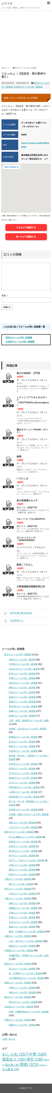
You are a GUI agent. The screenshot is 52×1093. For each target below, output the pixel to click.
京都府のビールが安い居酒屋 (18, 950)
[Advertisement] (26, 38)
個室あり (14, 1059)
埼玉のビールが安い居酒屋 (17, 889)
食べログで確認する (26, 236)
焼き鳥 (12, 1064)
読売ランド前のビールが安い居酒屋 (26, 860)
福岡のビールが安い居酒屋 (17, 983)
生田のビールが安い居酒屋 (22, 846)
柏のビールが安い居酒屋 (21, 884)
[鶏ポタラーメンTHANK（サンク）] (8, 435)
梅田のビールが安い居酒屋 (22, 927)
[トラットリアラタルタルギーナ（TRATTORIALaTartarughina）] (8, 403)
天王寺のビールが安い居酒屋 (23, 922)
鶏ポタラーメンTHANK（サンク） (32, 431)
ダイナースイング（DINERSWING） (26, 539)
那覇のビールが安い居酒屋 (22, 1025)
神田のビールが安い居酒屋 (22, 746)
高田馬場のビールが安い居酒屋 (24, 797)
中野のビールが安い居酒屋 (22, 678)
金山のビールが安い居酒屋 (22, 969)
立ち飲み (10, 1069)
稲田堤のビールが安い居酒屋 (23, 842)
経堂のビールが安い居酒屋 (22, 674)
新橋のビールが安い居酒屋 (22, 711)
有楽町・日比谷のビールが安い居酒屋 (27, 729)
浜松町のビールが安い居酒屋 (23, 809)
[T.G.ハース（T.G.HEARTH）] (8, 525)
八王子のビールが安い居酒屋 (23, 827)
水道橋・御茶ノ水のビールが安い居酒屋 (29, 814)
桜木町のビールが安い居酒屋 (23, 851)
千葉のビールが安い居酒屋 (17, 879)
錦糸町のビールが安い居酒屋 (23, 778)
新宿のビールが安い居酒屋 (22, 697)
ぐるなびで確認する (26, 227)
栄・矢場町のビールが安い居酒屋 (25, 973)
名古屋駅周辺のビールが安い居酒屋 (26, 978)
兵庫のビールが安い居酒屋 (17, 936)
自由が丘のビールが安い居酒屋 (24, 669)
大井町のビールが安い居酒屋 (23, 792)
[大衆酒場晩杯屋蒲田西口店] (8, 592)
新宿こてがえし (25, 564)
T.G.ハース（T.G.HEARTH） (32, 519)
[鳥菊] (8, 462)
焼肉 (29, 1064)
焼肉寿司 (43, 1065)
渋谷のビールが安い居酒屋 (22, 692)
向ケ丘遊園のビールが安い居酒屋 (25, 837)
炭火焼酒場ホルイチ (27, 500)
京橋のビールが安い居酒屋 (22, 917)
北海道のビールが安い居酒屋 (18, 1007)
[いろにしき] (8, 484)
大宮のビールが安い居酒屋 (22, 894)
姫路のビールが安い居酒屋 (22, 946)
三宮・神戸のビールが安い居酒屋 (25, 941)
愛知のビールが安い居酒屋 (17, 964)
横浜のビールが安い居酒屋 (22, 870)
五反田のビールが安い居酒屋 (28, 87)
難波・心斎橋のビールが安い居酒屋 (26, 931)
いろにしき (22, 478)
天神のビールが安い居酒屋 (22, 988)
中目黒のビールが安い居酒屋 (23, 664)
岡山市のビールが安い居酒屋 (23, 1002)
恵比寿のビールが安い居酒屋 (23, 706)
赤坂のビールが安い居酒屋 (22, 659)
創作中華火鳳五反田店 (21, 613)
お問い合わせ (8, 1039)
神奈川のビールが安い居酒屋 (18, 832)
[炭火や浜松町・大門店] (8, 379)
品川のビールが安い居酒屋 (22, 742)
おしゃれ (15, 1054)
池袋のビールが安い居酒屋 (22, 702)
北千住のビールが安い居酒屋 (23, 773)
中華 (37, 1054)
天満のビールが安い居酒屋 (22, 913)
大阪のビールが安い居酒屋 (17, 898)
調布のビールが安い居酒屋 (22, 687)
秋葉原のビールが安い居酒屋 (23, 737)
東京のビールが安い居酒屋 (19, 337)
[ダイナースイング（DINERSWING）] (8, 543)
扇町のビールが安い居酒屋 (22, 903)
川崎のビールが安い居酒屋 (22, 865)
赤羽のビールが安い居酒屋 (22, 768)
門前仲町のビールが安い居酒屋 (24, 787)
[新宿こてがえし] (8, 570)
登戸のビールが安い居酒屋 (22, 856)
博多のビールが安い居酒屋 (22, 992)
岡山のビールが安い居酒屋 (17, 997)
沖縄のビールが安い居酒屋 (17, 1020)
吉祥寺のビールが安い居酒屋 (23, 764)
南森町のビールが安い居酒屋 (23, 908)
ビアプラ (6, 3)
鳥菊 (19, 456)
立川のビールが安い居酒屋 (22, 783)
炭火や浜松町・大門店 (28, 373)
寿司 (35, 1059)
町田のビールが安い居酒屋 (22, 874)
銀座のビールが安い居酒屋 (22, 716)
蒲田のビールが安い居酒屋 (22, 822)
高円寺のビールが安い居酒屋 (23, 683)
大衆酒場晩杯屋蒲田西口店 (31, 586)
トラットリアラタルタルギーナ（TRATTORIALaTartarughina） (33, 401)
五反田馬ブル (16, 620)
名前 (5, 295)
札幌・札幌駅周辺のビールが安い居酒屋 (29, 1012)
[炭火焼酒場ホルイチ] (8, 506)
